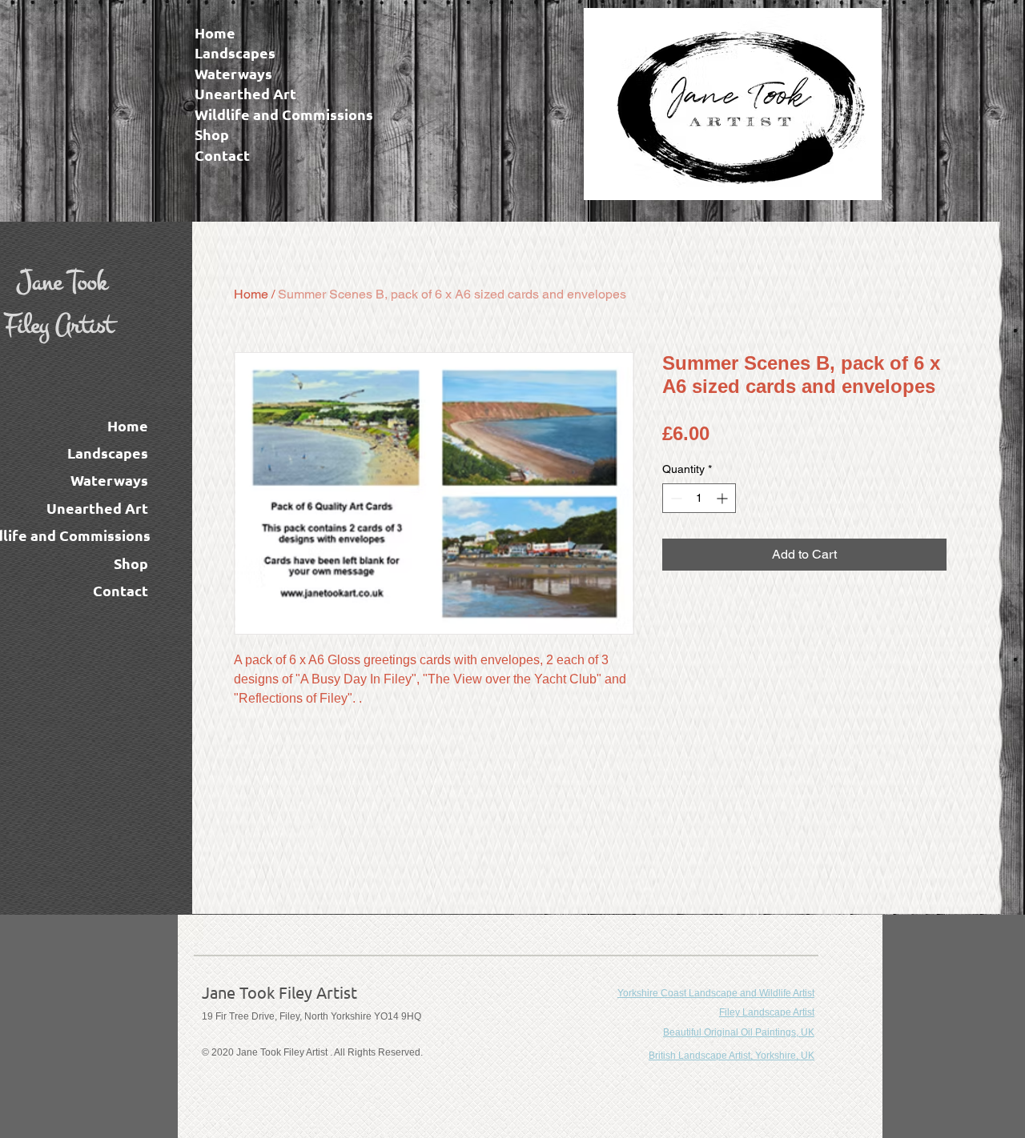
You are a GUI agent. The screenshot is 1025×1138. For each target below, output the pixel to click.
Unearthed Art (245, 93)
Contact (222, 155)
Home (215, 33)
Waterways (233, 73)
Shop (212, 134)
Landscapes (235, 53)
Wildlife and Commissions (284, 114)
